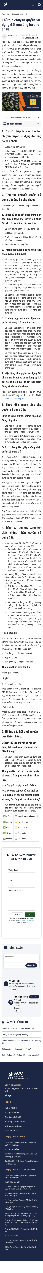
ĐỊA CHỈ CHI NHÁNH (12, 1149)
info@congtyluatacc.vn (16, 1126)
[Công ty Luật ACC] (5, 5)
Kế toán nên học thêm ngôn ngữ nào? (16, 1049)
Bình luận (31, 965)
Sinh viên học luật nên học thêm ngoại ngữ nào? (20, 1055)
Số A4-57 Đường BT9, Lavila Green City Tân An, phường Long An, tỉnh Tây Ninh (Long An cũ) (21, 1214)
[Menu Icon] (33, 5)
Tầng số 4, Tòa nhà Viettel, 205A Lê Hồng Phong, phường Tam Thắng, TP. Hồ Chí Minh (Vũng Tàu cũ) (21, 1222)
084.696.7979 (15, 1113)
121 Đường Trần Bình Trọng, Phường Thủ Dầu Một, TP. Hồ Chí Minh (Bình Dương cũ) (20, 1188)
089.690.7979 (14, 1131)
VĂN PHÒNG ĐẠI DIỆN (12, 1182)
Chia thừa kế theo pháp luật (13, 398)
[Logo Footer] (17, 1076)
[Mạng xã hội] (6, 1096)
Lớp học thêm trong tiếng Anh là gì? (15, 1034)
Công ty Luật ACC (13, 36)
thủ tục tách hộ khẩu (22, 511)
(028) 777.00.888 (19, 1122)
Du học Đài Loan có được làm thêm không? (18, 1028)
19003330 (14, 1108)
